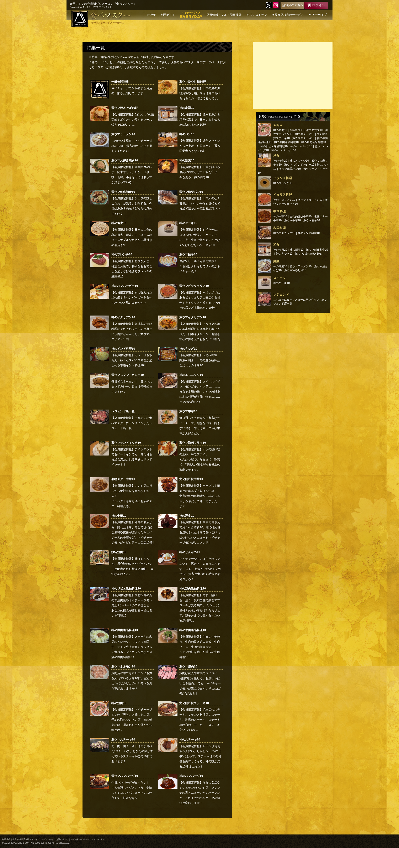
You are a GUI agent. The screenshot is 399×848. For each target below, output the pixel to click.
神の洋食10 (186, 515)
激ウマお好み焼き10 (124, 160)
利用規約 (6, 839)
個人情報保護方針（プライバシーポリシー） (33, 839)
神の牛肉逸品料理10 (192, 630)
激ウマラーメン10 (123, 134)
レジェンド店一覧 (123, 411)
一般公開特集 (120, 81)
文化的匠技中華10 (191, 479)
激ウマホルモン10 (123, 666)
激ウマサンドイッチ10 (126, 442)
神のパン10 (186, 134)
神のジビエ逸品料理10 (126, 588)
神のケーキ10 (188, 223)
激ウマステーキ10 (123, 739)
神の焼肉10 (118, 703)
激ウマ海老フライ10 (192, 442)
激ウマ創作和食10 (123, 191)
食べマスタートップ (101, 22)
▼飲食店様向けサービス (288, 14)
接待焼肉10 (118, 552)
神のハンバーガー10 (124, 285)
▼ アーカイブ (317, 14)
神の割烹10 (186, 160)
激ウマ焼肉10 (188, 666)
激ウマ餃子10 (188, 254)
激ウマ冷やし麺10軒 (192, 81)
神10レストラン (256, 14)
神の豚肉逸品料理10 (124, 630)
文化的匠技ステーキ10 (194, 703)
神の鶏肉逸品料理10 (192, 588)
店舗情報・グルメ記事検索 (224, 14)
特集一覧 (96, 47)
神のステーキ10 (189, 739)
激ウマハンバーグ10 (124, 775)
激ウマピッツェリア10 (194, 285)
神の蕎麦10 (118, 223)
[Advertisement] (292, 75)
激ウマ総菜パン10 (191, 191)
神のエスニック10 (191, 374)
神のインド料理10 (123, 348)
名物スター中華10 (123, 479)
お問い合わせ (62, 839)
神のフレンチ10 (121, 254)
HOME (151, 14)
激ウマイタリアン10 (192, 317)
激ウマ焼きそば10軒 (124, 107)
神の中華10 (118, 515)
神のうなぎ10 (188, 348)
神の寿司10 (186, 107)
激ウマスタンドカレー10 (127, 374)
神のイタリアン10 (123, 317)
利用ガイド (168, 14)
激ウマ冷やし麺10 (295, 270)
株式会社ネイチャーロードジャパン (87, 839)
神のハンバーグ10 (191, 775)
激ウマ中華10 (188, 411)
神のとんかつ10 (189, 552)
